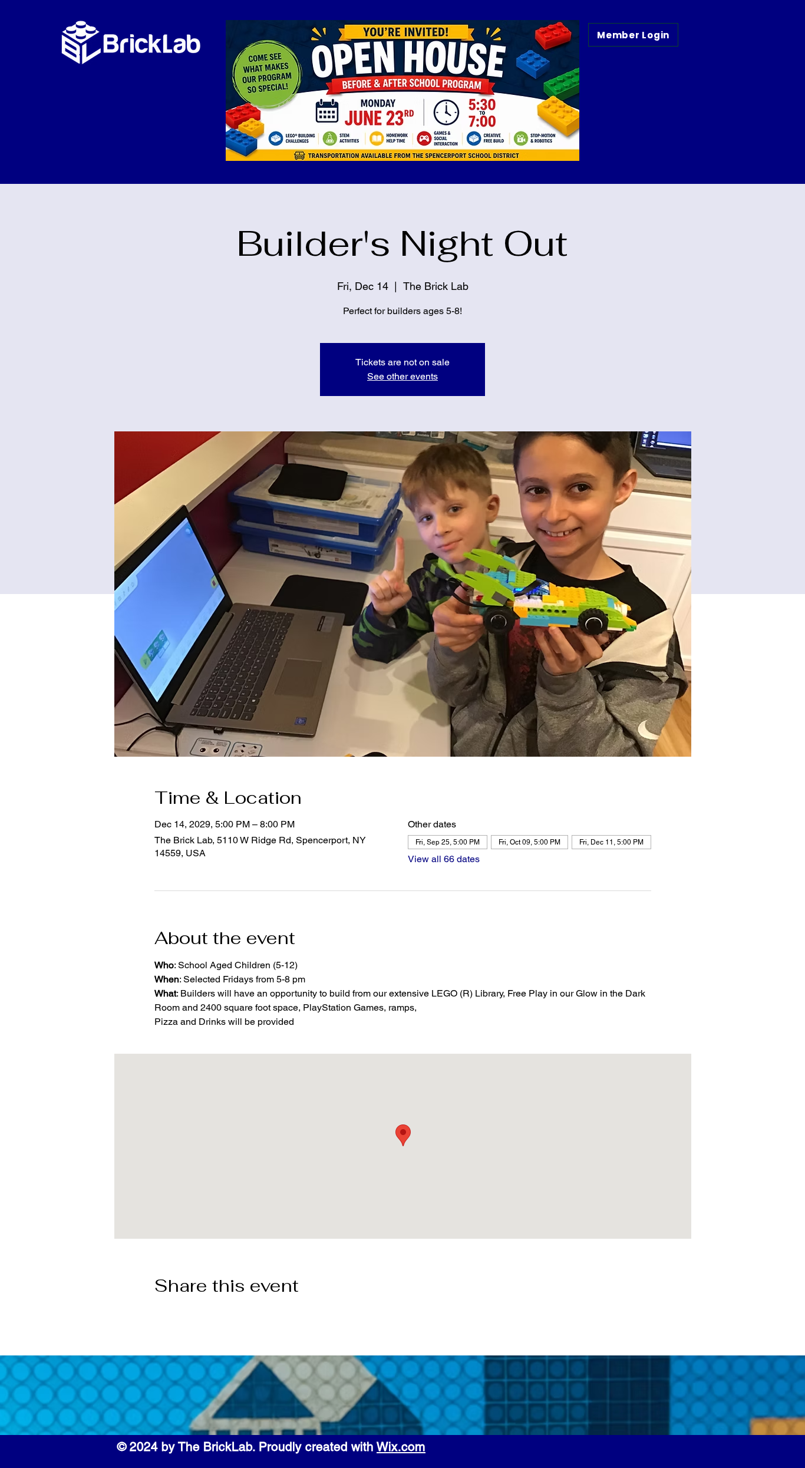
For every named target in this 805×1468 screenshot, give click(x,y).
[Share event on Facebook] (160, 1317)
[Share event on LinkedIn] (217, 1317)
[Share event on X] (188, 1317)
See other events (402, 376)
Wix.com (401, 1446)
